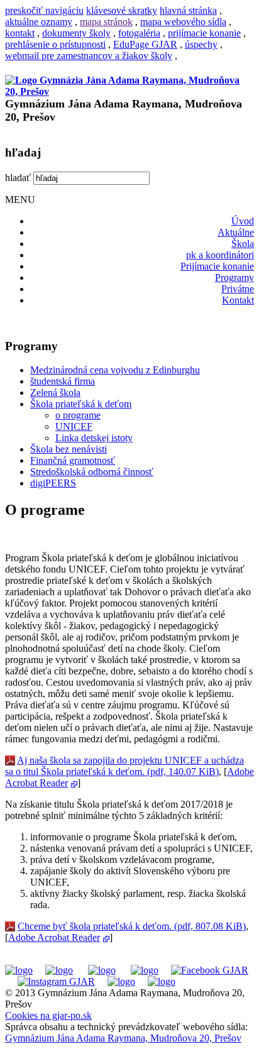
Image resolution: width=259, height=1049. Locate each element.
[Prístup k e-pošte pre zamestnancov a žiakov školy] (59, 970)
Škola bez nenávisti (68, 449)
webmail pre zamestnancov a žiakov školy (88, 55)
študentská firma (62, 381)
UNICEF (73, 426)
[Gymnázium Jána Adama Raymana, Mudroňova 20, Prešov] (129, 91)
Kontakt (238, 300)
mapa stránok (106, 21)
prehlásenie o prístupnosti (55, 44)
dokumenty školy (76, 33)
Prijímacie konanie (217, 266)
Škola (242, 243)
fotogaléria (139, 33)
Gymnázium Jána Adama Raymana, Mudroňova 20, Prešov (123, 1038)
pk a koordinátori (220, 255)
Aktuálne (236, 232)
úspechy (201, 44)
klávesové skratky (121, 10)
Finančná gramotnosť (72, 460)
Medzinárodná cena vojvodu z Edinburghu (115, 370)
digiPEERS (53, 483)
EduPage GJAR (145, 44)
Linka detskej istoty (94, 437)
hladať (18, 177)
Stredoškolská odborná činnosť (91, 471)
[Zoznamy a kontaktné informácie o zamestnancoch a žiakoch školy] (144, 970)
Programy (234, 277)
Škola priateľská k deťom (80, 403)
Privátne (237, 288)
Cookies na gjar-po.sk (48, 1015)
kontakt (20, 33)
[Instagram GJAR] (56, 981)
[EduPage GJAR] (19, 970)
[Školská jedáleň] (102, 970)
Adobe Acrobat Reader (54, 937)
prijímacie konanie (204, 33)
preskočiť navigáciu (44, 10)
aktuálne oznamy (38, 21)
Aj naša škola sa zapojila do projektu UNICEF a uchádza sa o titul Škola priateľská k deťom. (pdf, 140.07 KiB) (124, 766)
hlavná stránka (188, 10)
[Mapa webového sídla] (121, 981)
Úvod (242, 221)
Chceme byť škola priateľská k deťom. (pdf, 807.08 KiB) (132, 926)
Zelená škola (55, 392)
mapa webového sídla (183, 21)
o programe (78, 415)
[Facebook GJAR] (209, 970)
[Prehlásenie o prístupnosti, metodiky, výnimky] (161, 981)
